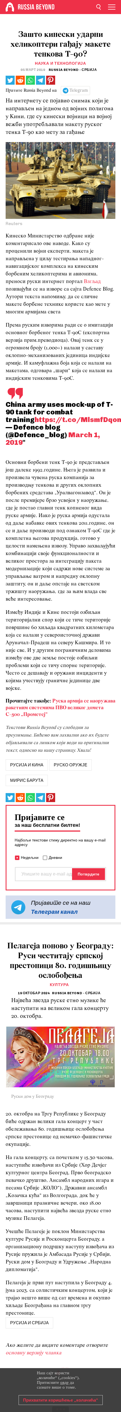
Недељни (30, 857)
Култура (59, 984)
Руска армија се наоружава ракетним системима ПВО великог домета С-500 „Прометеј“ (60, 708)
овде (64, 1382)
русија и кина (26, 764)
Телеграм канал (54, 911)
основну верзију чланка (33, 1353)
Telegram (79, 90)
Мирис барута (26, 780)
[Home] (10, 7)
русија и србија (29, 1322)
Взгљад (92, 281)
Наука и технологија (60, 63)
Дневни (55, 857)
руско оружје (70, 764)
